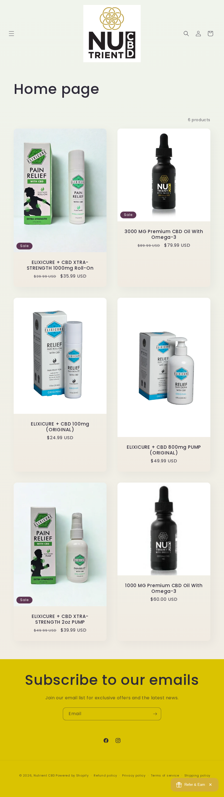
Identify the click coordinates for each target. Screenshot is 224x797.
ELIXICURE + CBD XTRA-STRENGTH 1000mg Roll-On (60, 265)
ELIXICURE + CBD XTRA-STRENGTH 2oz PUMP (60, 619)
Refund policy (105, 775)
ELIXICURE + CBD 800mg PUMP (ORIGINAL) (164, 450)
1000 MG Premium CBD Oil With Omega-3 (164, 588)
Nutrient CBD (44, 775)
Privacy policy (134, 775)
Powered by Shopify (72, 775)
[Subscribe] (155, 713)
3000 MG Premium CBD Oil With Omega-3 (164, 234)
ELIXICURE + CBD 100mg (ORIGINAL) (60, 427)
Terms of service (165, 775)
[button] (11, 34)
